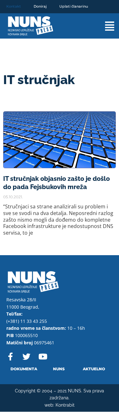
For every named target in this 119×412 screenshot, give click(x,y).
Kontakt (13, 6)
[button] (104, 26)
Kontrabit (65, 405)
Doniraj (40, 6)
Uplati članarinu (73, 6)
